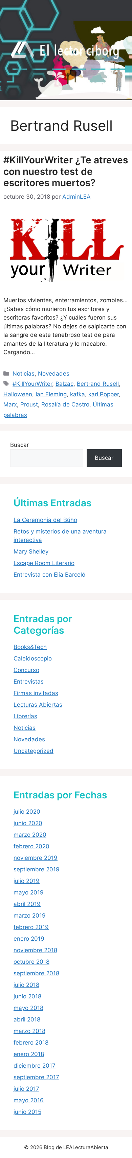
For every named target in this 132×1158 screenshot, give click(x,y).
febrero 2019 (31, 927)
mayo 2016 (29, 1100)
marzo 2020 (30, 834)
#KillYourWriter (32, 383)
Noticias (24, 373)
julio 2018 (26, 984)
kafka (77, 394)
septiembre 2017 (36, 1077)
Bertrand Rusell (98, 383)
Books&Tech (30, 647)
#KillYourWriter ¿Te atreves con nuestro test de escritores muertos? (65, 171)
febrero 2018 (31, 1042)
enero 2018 (29, 1054)
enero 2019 (29, 938)
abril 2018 (27, 1019)
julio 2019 (27, 880)
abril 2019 (27, 904)
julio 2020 (27, 811)
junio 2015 (27, 1111)
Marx (10, 404)
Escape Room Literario (44, 563)
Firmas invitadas (36, 693)
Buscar (19, 444)
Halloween (17, 394)
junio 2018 (27, 996)
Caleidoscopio (33, 658)
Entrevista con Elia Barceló (49, 574)
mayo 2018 (28, 1008)
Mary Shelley (31, 551)
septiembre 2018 (36, 973)
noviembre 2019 (36, 857)
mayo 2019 (29, 892)
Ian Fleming (51, 394)
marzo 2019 (30, 915)
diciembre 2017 (35, 1065)
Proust (29, 404)
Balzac (64, 383)
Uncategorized (33, 750)
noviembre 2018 (35, 950)
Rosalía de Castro (65, 404)
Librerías (25, 716)
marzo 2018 (29, 1031)
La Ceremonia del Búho (45, 520)
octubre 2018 (31, 961)
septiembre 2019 (37, 869)
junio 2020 (28, 823)
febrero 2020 (31, 846)
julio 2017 (26, 1088)
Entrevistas (29, 681)
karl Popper (103, 394)
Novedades (53, 373)
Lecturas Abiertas (38, 704)
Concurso (26, 670)
